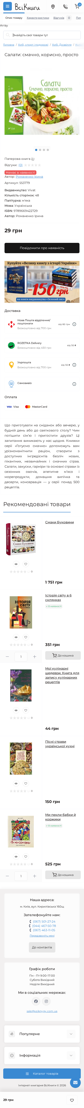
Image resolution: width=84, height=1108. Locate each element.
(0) (21, 164)
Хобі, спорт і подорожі (33, 44)
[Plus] (34, 656)
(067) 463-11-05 (44, 930)
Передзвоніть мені (42, 935)
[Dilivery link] (74, 324)
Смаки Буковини (59, 522)
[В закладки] (72, 1100)
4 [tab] (48, 150)
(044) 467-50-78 (44, 926)
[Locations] (53, 6)
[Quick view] (16, 564)
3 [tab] (44, 150)
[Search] (8, 35)
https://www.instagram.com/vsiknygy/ (46, 1001)
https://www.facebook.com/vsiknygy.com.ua (36, 1001)
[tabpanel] (42, 101)
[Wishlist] (26, 564)
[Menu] (7, 6)
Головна (8, 44)
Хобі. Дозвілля (62, 44)
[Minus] (7, 656)
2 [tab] (40, 150)
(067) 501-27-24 (44, 921)
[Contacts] (65, 6)
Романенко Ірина (29, 177)
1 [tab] (36, 150)
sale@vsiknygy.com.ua (42, 1011)
